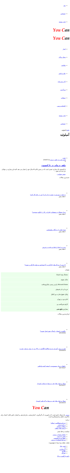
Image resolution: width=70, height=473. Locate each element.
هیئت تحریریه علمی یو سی (58, 160)
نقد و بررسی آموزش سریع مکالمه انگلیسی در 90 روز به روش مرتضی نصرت (43, 348)
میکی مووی (64, 279)
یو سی (67, 415)
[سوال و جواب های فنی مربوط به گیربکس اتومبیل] (56, 399)
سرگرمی (63, 90)
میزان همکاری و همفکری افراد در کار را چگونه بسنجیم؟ (49, 212)
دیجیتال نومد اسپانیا (62, 274)
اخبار (64, 49)
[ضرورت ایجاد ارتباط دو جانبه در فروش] (56, 245)
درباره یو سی (62, 425)
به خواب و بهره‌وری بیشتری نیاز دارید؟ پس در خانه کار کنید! (48, 195)
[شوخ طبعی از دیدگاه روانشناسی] (56, 228)
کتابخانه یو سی (61, 106)
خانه (68, 130)
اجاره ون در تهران (62, 299)
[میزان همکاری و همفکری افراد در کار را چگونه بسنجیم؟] (56, 210)
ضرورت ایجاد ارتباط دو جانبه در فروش (54, 247)
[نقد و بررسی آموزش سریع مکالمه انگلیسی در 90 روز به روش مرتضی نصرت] (56, 347)
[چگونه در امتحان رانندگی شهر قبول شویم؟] (56, 329)
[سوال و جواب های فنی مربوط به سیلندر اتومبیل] (56, 382)
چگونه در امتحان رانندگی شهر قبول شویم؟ (53, 331)
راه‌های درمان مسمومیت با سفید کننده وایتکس (52, 366)
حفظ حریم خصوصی (59, 438)
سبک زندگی (62, 57)
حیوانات (63, 98)
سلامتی (63, 65)
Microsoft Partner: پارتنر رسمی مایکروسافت (54, 284)
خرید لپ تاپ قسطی (62, 289)
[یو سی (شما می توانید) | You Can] (35, 407)
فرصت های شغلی (60, 428)
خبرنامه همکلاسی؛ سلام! (58, 423)
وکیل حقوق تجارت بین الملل (59, 294)
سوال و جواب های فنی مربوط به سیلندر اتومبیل (51, 383)
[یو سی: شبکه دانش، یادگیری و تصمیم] (55, 31)
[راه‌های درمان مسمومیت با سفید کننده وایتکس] (56, 364)
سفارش (62, 309)
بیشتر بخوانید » (61, 174)
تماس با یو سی (61, 436)
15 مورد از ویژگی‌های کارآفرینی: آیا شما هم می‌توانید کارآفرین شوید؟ (45, 265)
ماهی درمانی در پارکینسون (53, 165)
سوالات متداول (61, 426)
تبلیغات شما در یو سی (59, 434)
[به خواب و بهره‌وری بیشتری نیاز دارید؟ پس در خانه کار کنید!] (56, 193)
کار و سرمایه (62, 81)
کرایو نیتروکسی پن (62, 304)
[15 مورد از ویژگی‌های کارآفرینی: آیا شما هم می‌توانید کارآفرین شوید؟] (56, 263)
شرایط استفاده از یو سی (58, 440)
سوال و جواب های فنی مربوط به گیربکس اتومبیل (51, 401)
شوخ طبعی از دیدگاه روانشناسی (56, 230)
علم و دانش (62, 73)
